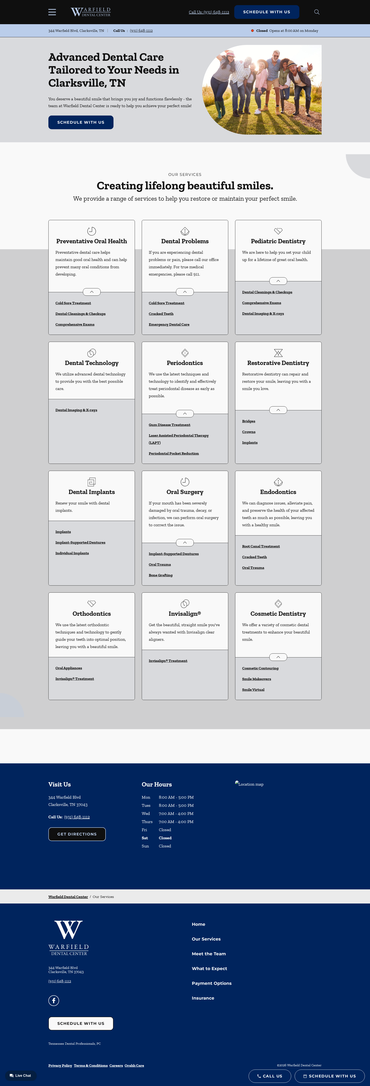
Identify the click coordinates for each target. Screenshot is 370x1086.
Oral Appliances (68, 668)
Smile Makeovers (256, 679)
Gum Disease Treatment (169, 424)
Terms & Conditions (91, 1065)
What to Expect (209, 968)
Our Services (206, 939)
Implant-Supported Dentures (80, 542)
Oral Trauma (160, 564)
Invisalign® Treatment (74, 678)
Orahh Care (134, 1065)
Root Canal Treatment (261, 546)
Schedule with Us (266, 12)
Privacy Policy (60, 1065)
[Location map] (278, 826)
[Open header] (53, 12)
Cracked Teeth (161, 313)
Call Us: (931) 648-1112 (209, 12)
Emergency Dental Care (169, 324)
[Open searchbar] (317, 12)
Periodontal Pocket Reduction (174, 453)
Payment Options (212, 983)
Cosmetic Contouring (260, 668)
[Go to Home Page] (91, 12)
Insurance (203, 998)
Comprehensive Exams (74, 324)
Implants (250, 442)
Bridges (248, 421)
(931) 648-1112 (141, 30)
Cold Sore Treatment (73, 303)
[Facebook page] (53, 1000)
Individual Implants (72, 553)
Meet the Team (209, 953)
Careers (116, 1065)
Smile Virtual (253, 689)
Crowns (248, 431)
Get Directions (77, 834)
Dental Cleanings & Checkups (80, 313)
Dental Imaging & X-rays (263, 313)
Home (198, 924)
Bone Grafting (161, 575)
